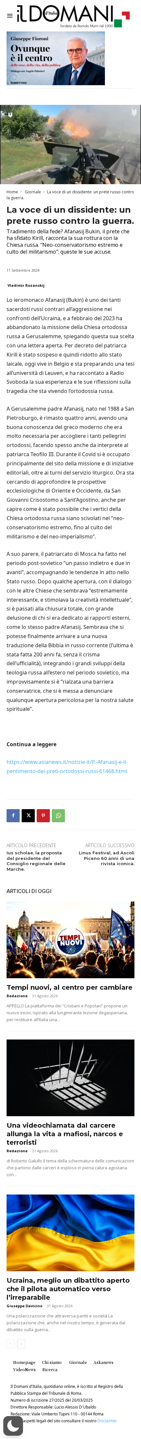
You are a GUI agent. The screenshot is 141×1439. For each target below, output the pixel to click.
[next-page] (21, 1344)
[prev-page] (11, 1344)
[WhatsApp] (58, 815)
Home (12, 192)
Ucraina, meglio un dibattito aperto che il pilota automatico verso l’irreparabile (68, 1288)
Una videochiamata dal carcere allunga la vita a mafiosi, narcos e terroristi (65, 1133)
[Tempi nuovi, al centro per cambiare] (70, 940)
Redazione (17, 995)
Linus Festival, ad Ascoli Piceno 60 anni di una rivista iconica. (106, 858)
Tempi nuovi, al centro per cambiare (69, 987)
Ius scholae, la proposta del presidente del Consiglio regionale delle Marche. (36, 861)
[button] (13, 1426)
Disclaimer (107, 1421)
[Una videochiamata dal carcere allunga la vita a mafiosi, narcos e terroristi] (70, 1078)
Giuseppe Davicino (24, 1305)
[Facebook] (13, 815)
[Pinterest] (43, 815)
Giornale (32, 192)
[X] (28, 815)
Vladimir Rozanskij (26, 285)
